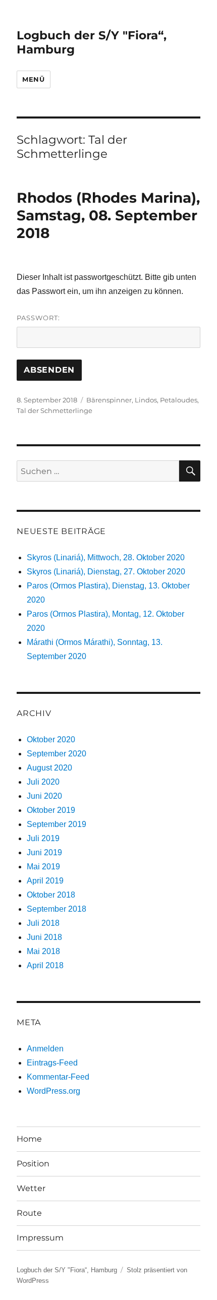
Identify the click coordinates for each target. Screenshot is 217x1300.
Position (33, 1163)
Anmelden (45, 1048)
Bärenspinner (109, 400)
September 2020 (56, 753)
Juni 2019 (44, 852)
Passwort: (38, 318)
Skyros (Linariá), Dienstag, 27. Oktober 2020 (106, 571)
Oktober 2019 (51, 810)
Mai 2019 (43, 866)
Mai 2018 (43, 951)
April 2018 (45, 965)
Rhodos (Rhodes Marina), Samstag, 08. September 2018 (108, 215)
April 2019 (45, 880)
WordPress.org (53, 1091)
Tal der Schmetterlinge (54, 410)
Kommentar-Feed (58, 1077)
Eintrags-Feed (52, 1062)
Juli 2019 (43, 838)
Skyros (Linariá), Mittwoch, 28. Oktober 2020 (106, 557)
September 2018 (56, 909)
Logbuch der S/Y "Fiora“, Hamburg (67, 1270)
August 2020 (49, 767)
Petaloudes (178, 400)
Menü (33, 79)
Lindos (146, 400)
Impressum (40, 1238)
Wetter (31, 1188)
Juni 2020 (44, 796)
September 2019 (56, 824)
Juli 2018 (43, 923)
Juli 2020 (43, 782)
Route (29, 1213)
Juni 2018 (44, 937)
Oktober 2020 (51, 739)
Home (29, 1139)
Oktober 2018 (51, 895)
